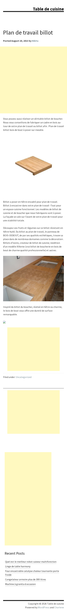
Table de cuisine (48, 9)
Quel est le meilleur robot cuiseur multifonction (30, 561)
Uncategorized (23, 377)
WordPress (43, 607)
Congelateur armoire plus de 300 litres (25, 579)
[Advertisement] (33, 80)
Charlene (59, 607)
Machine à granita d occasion (20, 584)
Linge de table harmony (17, 566)
